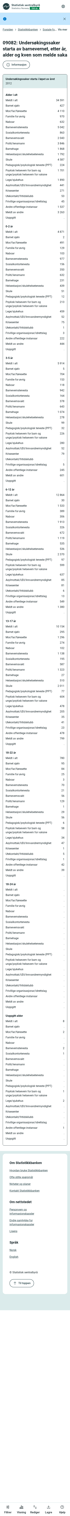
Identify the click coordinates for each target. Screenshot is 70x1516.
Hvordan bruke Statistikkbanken (29, 1170)
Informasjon (19, 64)
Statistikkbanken (28, 29)
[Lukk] (64, 19)
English (14, 1256)
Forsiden (8, 29)
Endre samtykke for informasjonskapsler (22, 1222)
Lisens (13, 1231)
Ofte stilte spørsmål (21, 1177)
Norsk (13, 1250)
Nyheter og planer (20, 1184)
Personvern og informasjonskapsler (22, 1211)
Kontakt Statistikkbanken (25, 1190)
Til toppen (24, 1283)
